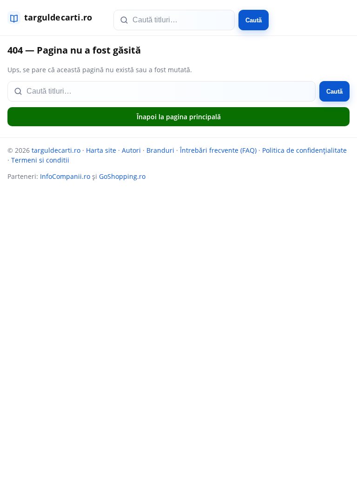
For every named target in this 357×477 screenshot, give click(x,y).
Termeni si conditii (40, 160)
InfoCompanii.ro (65, 176)
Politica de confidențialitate (304, 150)
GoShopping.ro (122, 176)
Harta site (101, 150)
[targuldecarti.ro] (53, 17)
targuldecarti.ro (56, 150)
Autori (131, 150)
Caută (253, 20)
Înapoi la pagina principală (179, 116)
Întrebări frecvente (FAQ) (218, 150)
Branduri (160, 150)
